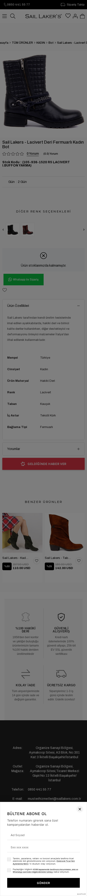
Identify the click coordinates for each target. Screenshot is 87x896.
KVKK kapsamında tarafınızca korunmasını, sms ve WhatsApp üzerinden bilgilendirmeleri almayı (45, 870)
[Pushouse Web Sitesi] (81, 894)
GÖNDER (43, 883)
